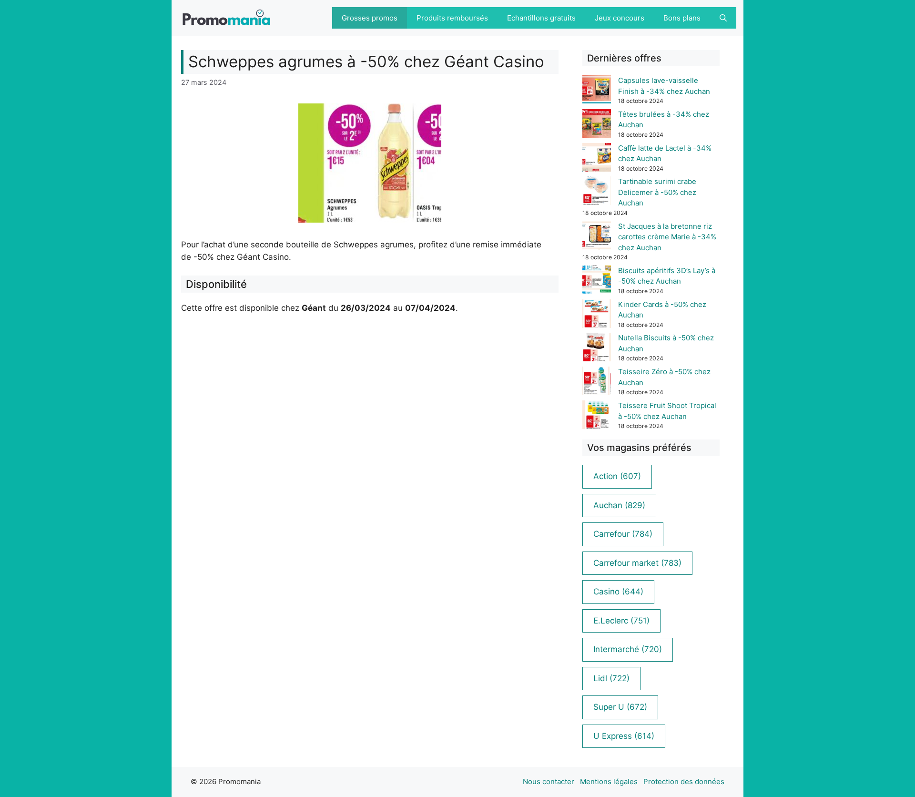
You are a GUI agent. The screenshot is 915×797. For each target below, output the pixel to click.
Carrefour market (637, 563)
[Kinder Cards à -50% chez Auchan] (596, 315)
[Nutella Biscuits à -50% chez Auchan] (596, 349)
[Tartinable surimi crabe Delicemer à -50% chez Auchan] (596, 192)
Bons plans (682, 17)
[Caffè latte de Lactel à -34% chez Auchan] (596, 159)
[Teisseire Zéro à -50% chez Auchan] (596, 382)
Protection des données (683, 781)
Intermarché (627, 649)
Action (617, 476)
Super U (620, 707)
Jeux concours (619, 17)
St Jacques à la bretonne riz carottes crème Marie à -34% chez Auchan (667, 237)
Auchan (619, 505)
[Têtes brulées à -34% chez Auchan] (596, 125)
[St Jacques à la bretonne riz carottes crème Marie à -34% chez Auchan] (596, 237)
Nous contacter (548, 781)
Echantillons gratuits (541, 17)
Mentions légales (609, 781)
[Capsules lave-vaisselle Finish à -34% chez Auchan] (596, 91)
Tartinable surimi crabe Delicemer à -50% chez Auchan (657, 192)
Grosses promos (369, 17)
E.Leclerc (621, 620)
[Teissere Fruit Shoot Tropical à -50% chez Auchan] (596, 416)
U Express (623, 736)
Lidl (611, 678)
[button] (723, 18)
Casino (618, 591)
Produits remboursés (452, 17)
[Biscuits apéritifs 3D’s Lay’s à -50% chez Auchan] (596, 281)
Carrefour (622, 534)
